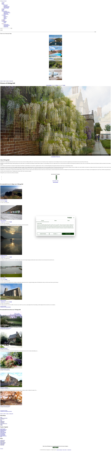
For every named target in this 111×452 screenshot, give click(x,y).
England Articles (6, 24)
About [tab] (68, 220)
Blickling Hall (2, 348)
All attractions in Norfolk (3, 410)
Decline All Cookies (43, 233)
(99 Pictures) (5, 255)
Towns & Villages (4, 11)
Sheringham (2, 255)
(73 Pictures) (6, 348)
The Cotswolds (2, 433)
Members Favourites (6, 6)
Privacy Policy (65, 449)
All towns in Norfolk (3, 306)
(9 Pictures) (4, 300)
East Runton (2, 199)
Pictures (3, 4)
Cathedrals (5, 18)
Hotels (5, 22)
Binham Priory (2, 387)
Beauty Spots (5, 16)
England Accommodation (3, 418)
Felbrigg (7, 413)
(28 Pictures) (5, 199)
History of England (3, 442)
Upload (3, 8)
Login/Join (3, 20)
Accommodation (4, 21)
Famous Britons (2, 443)
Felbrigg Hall (11, 413)
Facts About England (7, 25)
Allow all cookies (68, 233)
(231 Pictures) (4, 220)
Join (0, 419)
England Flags (2, 444)
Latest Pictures (2, 422)
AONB (5, 15)
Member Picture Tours (3, 435)
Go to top (1, 448)
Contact (1, 425)
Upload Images (2, 421)
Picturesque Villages (3, 430)
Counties (3, 19)
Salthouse (1, 300)
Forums (1, 424)
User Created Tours (6, 7)
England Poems (6, 26)
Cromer (1, 220)
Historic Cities (6, 13)
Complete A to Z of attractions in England (6, 411)
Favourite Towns (6, 14)
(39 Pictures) (6, 387)
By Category (5, 5)
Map (55, 180)
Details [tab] (55, 220)
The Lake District (2, 434)
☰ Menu (3, 2)
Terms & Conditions (59, 449)
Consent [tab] (42, 220)
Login (1, 420)
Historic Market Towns (7, 12)
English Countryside (3, 432)
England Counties (2, 428)
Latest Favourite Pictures (3, 423)
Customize (55, 233)
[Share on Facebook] (56, 176)
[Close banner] (73, 217)
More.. (3, 23)
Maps (3, 10)
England (1, 413)
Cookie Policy (69, 449)
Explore (3, 9)
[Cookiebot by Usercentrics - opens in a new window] (68, 217)
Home (3, 3)
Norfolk (4, 413)
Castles (5, 17)
